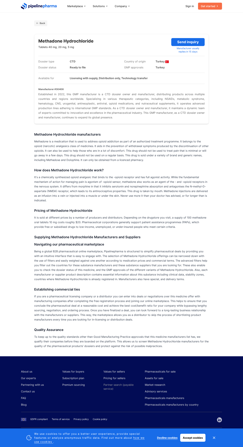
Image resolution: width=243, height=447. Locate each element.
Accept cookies (193, 437)
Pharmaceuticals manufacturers (164, 398)
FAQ (23, 398)
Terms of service (61, 419)
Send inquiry (188, 42)
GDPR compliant (39, 419)
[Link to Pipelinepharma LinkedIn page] (219, 419)
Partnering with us (32, 384)
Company (121, 6)
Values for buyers (73, 371)
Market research (155, 384)
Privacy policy (81, 419)
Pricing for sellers (114, 378)
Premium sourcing (73, 384)
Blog (24, 404)
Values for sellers (114, 371)
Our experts (28, 378)
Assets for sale (154, 378)
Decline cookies (167, 437)
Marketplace (75, 6)
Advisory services (156, 391)
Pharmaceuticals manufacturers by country (172, 404)
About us (26, 371)
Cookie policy (100, 419)
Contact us (28, 391)
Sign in (189, 6)
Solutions (99, 6)
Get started (208, 6)
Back (42, 23)
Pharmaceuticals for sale (160, 371)
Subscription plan (73, 378)
